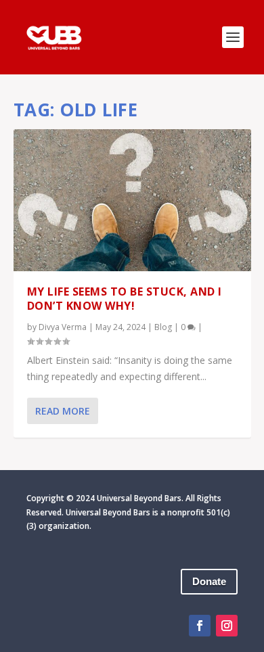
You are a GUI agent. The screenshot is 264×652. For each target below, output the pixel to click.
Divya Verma (63, 327)
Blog (163, 327)
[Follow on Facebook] (200, 625)
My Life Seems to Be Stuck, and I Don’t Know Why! (124, 298)
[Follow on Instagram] (227, 625)
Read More (62, 410)
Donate (209, 581)
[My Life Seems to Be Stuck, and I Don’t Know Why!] (132, 200)
